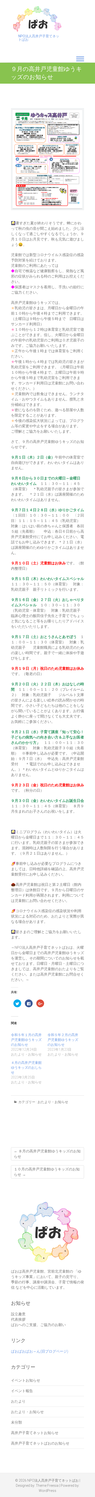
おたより (18, 1401)
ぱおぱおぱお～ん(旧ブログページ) (39, 1351)
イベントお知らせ (25, 1380)
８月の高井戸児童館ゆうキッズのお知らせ (47, 1154)
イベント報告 (22, 1391)
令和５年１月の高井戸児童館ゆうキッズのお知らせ (26, 1040)
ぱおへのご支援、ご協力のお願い (38, 1325)
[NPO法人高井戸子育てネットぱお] (37, 18)
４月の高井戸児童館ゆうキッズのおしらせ (26, 1067)
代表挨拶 (18, 1319)
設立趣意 (18, 1314)
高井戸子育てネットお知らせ (34, 1433)
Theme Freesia (47, 1485)
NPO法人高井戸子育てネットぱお (38, 37)
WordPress (47, 1491)
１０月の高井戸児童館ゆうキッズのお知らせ (47, 1172)
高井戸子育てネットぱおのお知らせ (40, 1443)
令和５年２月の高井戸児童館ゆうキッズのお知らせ (63, 1040)
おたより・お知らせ (53, 1102)
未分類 (16, 1422)
